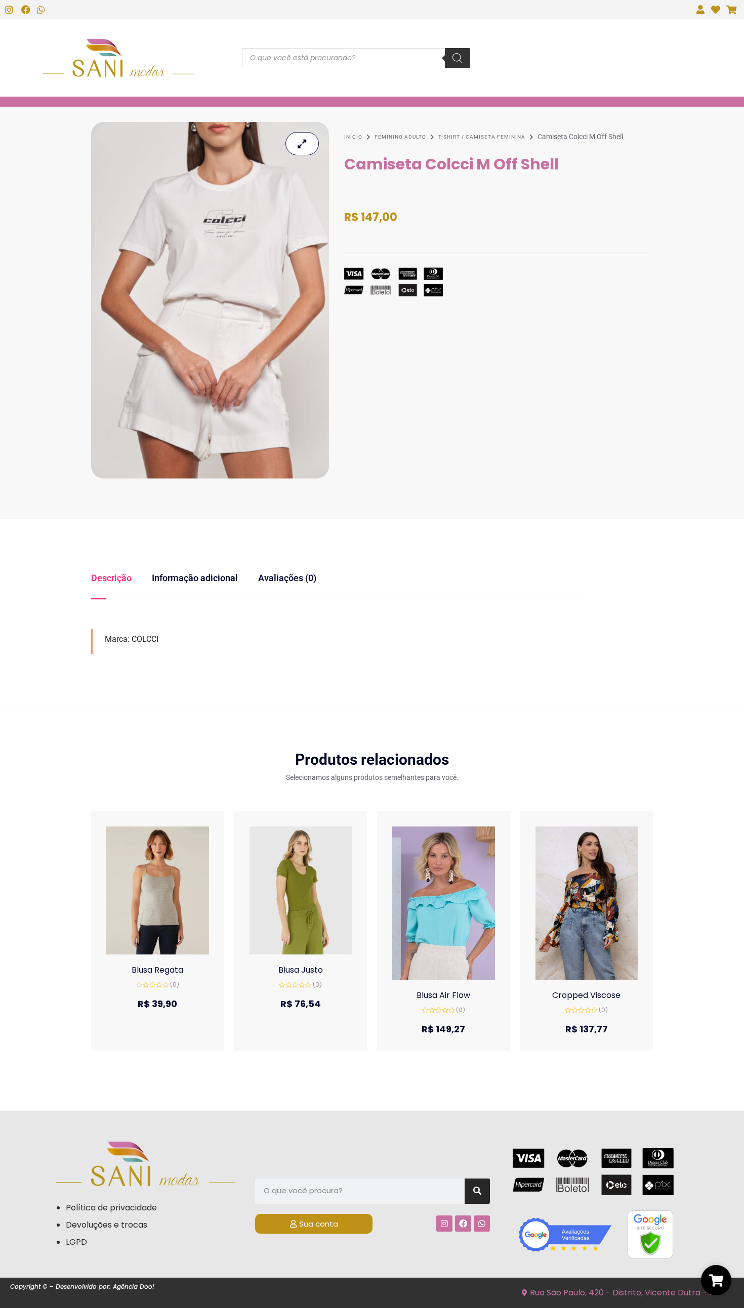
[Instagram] (444, 1223)
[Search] (477, 1191)
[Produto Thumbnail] (302, 143)
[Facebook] (463, 1223)
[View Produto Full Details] (157, 889)
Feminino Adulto (400, 137)
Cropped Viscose (586, 995)
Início (353, 137)
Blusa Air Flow (443, 995)
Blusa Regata (157, 970)
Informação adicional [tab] (195, 578)
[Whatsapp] (482, 1223)
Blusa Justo (300, 970)
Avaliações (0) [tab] (287, 578)
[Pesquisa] (457, 58)
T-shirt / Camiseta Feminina (481, 137)
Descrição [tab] (111, 578)
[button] (148, 951)
